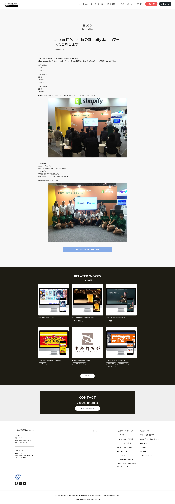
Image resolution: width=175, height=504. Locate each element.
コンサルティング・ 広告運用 (124, 447)
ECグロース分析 (121, 455)
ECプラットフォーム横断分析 (125, 459)
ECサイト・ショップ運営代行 (124, 443)
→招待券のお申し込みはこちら (48, 180)
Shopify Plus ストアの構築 (125, 439)
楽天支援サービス (122, 451)
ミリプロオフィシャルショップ (46, 318)
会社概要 (143, 451)
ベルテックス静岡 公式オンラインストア (116, 360)
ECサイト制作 (120, 435)
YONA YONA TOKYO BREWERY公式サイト (83, 318)
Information (144, 443)
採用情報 (143, 447)
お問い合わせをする (87, 408)
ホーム (95, 431)
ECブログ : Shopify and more (149, 439)
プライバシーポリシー (146, 455)
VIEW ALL (87, 376)
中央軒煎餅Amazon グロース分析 (81, 360)
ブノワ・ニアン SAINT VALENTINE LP (115, 318)
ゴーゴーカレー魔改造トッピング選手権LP (49, 360)
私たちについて (144, 431)
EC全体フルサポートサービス (125, 431)
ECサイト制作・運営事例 (147, 435)
